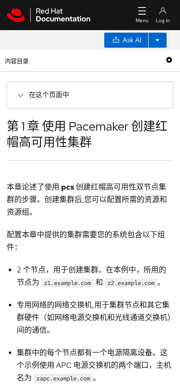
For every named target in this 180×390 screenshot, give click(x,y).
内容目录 (16, 60)
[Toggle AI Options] (157, 40)
